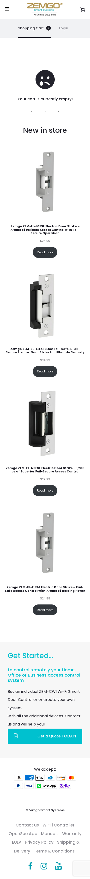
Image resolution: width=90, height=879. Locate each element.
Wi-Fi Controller (58, 825)
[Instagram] (44, 866)
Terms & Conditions (54, 851)
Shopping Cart (33, 28)
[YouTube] (58, 866)
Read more (45, 252)
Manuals (50, 834)
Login (63, 28)
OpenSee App (23, 834)
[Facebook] (30, 866)
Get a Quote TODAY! (56, 736)
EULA (17, 842)
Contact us (27, 825)
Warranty (72, 834)
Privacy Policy (39, 842)
